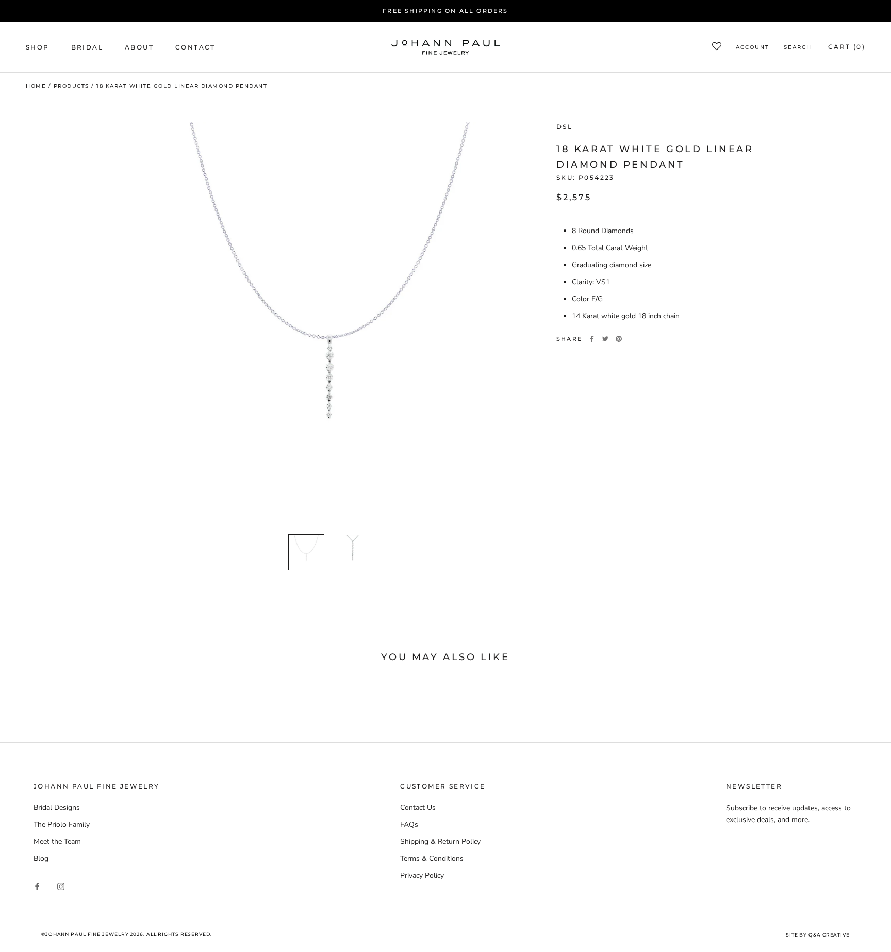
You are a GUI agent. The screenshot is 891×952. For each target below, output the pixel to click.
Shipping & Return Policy (440, 841)
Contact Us (418, 807)
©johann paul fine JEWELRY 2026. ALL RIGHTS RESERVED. (126, 934)
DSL (564, 126)
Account (752, 47)
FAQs (409, 824)
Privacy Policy (422, 875)
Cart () (846, 47)
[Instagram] (60, 886)
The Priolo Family (62, 824)
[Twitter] (605, 339)
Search (798, 47)
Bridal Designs (57, 807)
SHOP (38, 47)
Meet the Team (57, 841)
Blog (41, 858)
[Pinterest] (619, 339)
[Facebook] (592, 339)
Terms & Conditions (432, 858)
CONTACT (195, 47)
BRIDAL (87, 47)
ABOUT (139, 47)
